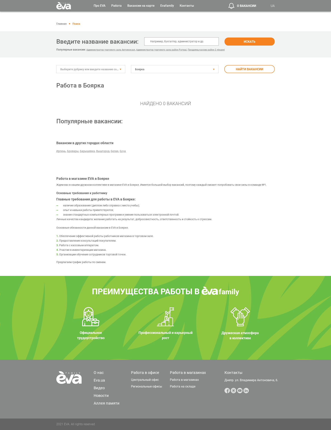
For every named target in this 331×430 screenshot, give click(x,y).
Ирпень (61, 151)
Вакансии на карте (141, 5)
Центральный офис (145, 380)
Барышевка (87, 151)
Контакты (187, 5)
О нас (99, 372)
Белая (114, 151)
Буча (123, 151)
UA (273, 6)
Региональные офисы (146, 386)
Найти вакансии (249, 69)
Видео (99, 388)
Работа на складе (182, 386)
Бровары (73, 151)
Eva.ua (99, 380)
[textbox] (91, 69)
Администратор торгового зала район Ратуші (161, 49)
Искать (249, 41)
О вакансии (246, 6)
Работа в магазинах (184, 380)
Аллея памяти (107, 403)
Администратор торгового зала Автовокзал (110, 49)
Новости (101, 395)
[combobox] (90, 69)
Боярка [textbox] (139, 69)
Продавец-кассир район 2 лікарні (206, 49)
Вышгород (102, 151)
